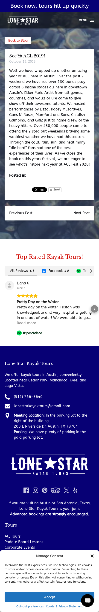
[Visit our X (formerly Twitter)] (66, 490)
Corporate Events (20, 547)
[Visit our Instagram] (35, 490)
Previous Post (20, 213)
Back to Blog (18, 40)
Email (56, 189)
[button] (92, 556)
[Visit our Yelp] (75, 490)
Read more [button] (26, 323)
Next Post (81, 213)
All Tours (12, 536)
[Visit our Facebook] (26, 490)
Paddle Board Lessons (24, 542)
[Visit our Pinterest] (44, 490)
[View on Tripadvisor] (9, 285)
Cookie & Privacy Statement (64, 606)
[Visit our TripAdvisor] (55, 490)
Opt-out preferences (30, 606)
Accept (49, 597)
